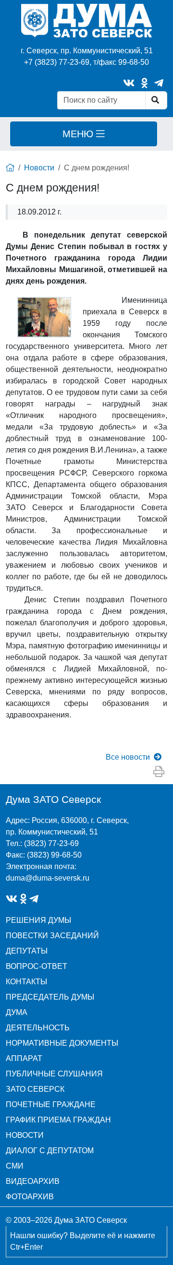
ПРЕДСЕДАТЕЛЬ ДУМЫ (50, 997)
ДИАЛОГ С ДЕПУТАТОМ (50, 1150)
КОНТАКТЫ (26, 982)
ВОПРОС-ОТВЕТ (36, 966)
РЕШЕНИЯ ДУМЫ (38, 920)
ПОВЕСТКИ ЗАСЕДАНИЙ (52, 935)
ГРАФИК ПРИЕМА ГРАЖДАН (58, 1120)
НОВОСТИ (25, 1135)
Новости (39, 168)
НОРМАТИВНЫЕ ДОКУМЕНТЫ (62, 1043)
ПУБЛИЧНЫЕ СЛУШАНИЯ (54, 1074)
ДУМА (16, 1012)
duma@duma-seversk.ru (47, 878)
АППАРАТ (24, 1058)
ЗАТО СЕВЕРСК (35, 1089)
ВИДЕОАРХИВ (33, 1181)
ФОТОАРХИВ (30, 1197)
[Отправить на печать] (158, 771)
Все (128, 757)
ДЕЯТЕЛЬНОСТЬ (38, 1028)
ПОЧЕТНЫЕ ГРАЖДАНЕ (51, 1104)
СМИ (15, 1166)
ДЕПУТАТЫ (27, 951)
